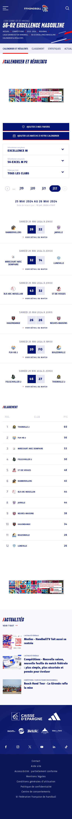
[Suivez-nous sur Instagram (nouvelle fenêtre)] (17, 746)
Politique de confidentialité (36, 786)
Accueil (6, 31)
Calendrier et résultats (15, 48)
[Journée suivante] (64, 188)
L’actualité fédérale (31, 635)
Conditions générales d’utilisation (36, 781)
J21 (44, 188)
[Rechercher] (67, 8)
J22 (55, 188)
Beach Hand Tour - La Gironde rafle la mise (46, 685)
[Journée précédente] (7, 188)
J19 (22, 188)
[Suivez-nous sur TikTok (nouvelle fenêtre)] (66, 746)
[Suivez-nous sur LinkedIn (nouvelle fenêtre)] (54, 746)
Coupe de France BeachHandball (46, 680)
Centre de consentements (36, 791)
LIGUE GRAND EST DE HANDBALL (15, 35)
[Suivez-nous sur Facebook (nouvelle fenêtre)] (5, 746)
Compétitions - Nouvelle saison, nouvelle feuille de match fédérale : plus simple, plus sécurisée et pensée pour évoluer (46, 665)
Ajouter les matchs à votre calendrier (38, 136)
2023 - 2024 (31, 31)
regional (43, 31)
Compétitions (18, 31)
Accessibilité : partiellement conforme (36, 771)
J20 (33, 188)
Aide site (36, 766)
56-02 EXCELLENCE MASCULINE (43, 35)
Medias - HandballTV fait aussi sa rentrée (45, 641)
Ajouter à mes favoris (38, 127)
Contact (36, 761)
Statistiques (54, 48)
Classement (38, 48)
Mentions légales (36, 776)
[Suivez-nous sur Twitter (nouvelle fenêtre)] (29, 746)
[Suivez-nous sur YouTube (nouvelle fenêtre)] (41, 746)
